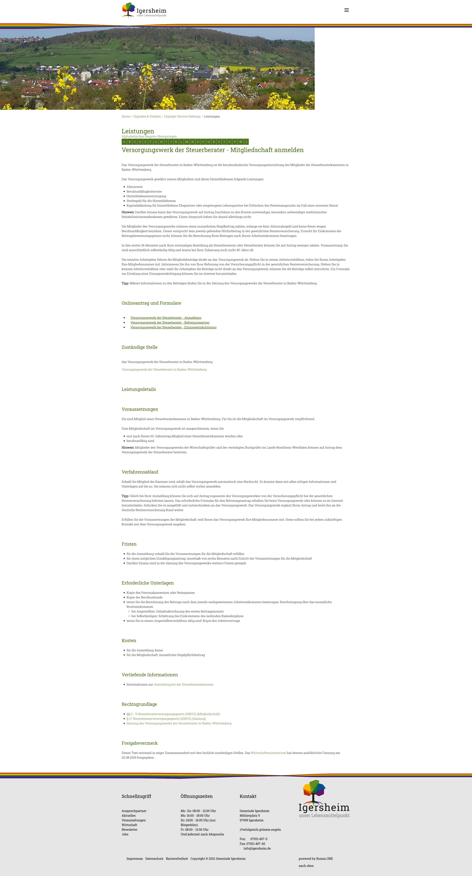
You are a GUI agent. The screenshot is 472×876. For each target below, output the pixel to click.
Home (126, 116)
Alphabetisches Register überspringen (149, 136)
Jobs (125, 834)
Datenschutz (154, 859)
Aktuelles (129, 815)
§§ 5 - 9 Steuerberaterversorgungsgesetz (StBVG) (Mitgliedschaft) (173, 714)
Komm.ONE (324, 859)
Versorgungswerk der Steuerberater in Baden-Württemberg (164, 369)
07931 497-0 (258, 839)
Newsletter (129, 830)
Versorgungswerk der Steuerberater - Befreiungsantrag (170, 322)
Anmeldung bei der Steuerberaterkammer (184, 684)
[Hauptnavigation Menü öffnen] (346, 10)
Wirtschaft (129, 825)
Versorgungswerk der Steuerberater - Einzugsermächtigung (173, 327)
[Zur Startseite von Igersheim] (144, 10)
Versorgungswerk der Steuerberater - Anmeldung (166, 318)
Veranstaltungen (134, 820)
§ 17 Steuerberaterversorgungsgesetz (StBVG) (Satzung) (166, 719)
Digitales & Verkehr (147, 116)
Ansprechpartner (134, 811)
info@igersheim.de (257, 848)
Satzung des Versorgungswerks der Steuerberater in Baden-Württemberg (179, 723)
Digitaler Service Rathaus (182, 116)
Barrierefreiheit (177, 859)
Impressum (135, 859)
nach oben (306, 866)
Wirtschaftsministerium (268, 753)
